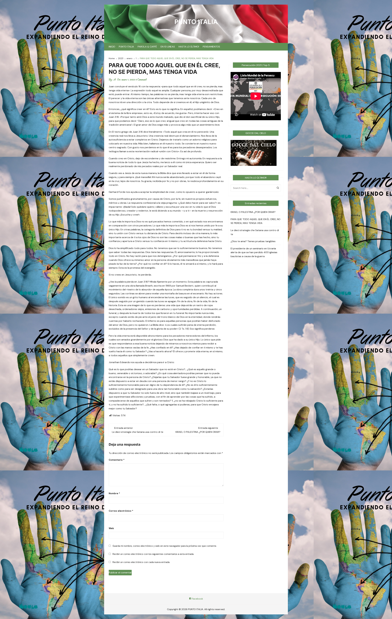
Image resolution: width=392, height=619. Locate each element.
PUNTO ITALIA (196, 22)
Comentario (116, 459)
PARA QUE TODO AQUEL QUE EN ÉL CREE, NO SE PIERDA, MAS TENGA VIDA (255, 221)
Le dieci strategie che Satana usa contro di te (137, 432)
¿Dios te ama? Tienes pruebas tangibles (253, 241)
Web (111, 528)
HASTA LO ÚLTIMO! (189, 46)
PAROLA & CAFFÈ (147, 46)
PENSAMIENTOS (211, 46)
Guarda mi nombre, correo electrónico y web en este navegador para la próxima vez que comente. (165, 545)
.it (114, 79)
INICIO (112, 46)
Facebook (197, 598)
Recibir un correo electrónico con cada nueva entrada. (141, 562)
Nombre (114, 493)
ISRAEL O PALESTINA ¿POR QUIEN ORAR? (197, 432)
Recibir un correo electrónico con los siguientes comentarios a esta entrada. (153, 554)
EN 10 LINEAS (168, 46)
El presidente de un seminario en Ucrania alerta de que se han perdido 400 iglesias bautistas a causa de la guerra (254, 252)
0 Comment (141, 79)
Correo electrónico (121, 510)
